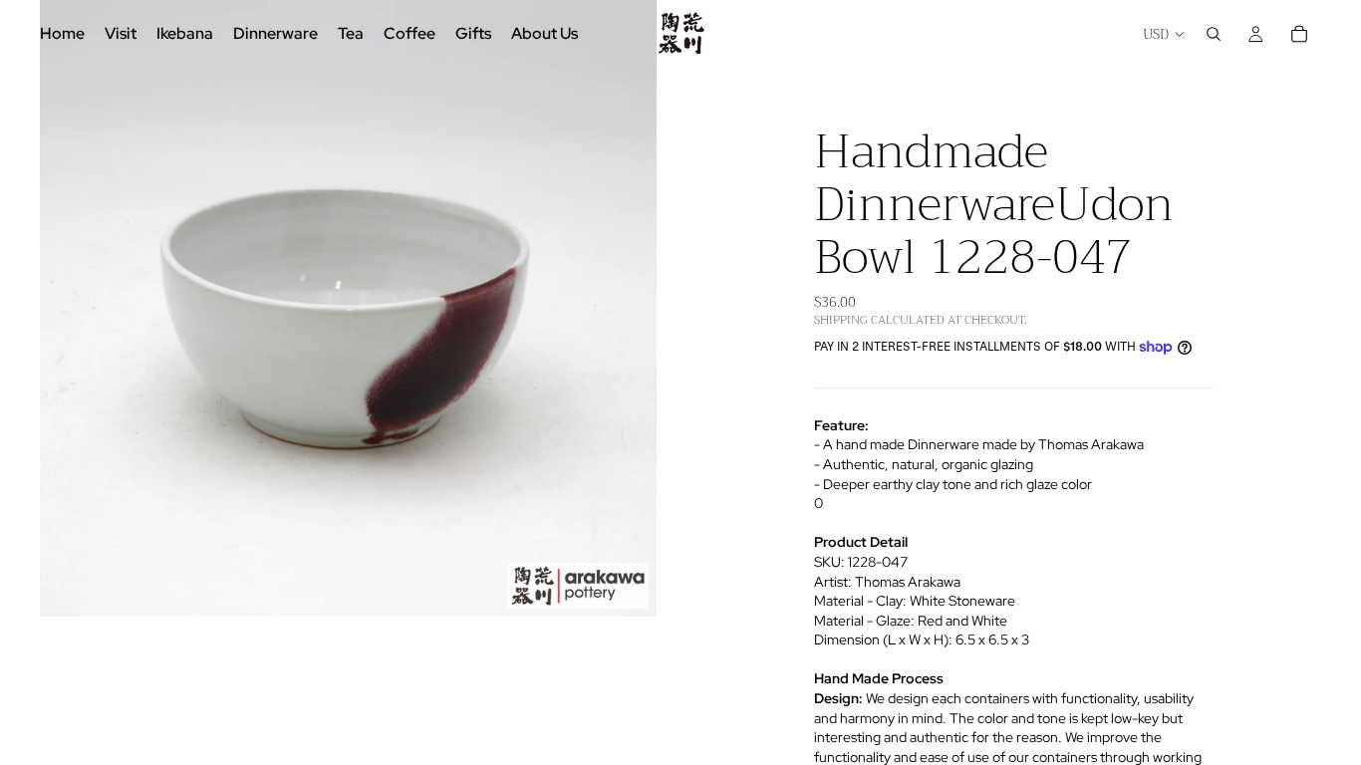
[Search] (1213, 34)
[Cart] (1299, 34)
